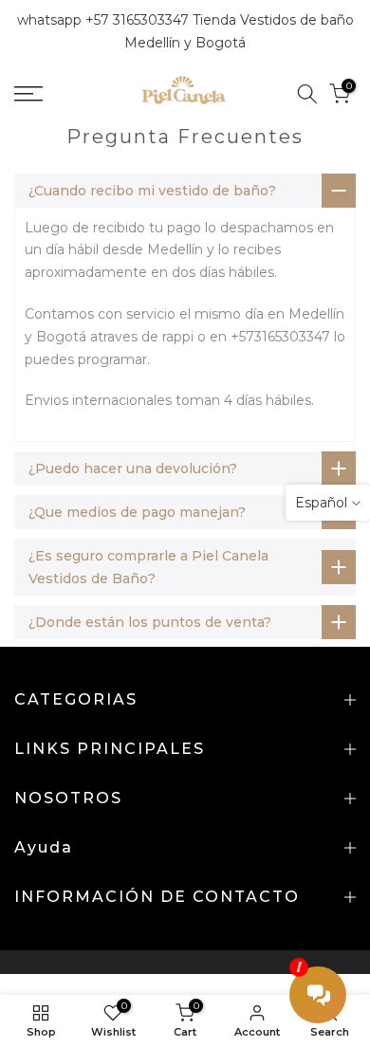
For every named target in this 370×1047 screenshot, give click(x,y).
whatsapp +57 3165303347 (105, 19)
